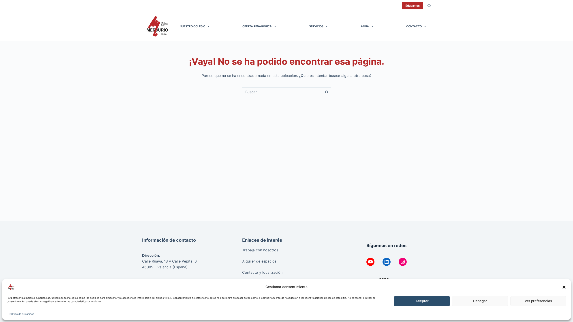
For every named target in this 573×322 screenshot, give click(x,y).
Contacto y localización (262, 272)
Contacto (414, 26)
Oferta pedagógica (257, 26)
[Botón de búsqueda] (326, 91)
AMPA (365, 26)
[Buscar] (429, 5)
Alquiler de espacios (259, 261)
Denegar (480, 301)
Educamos (412, 5)
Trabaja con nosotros (260, 250)
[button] (564, 287)
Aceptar (422, 301)
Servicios (316, 26)
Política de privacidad (21, 314)
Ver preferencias (538, 301)
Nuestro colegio (192, 26)
